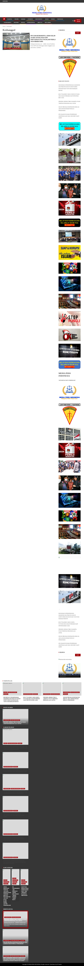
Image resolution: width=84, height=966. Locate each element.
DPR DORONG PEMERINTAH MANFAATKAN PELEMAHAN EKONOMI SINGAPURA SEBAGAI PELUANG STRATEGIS (14, 862)
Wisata (53, 19)
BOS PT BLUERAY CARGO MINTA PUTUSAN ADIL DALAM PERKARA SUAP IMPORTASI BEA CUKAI (69, 96)
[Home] (4, 19)
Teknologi (60, 19)
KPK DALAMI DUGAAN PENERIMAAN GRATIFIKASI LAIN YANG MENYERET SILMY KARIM (69, 116)
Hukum (23, 22)
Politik (17, 19)
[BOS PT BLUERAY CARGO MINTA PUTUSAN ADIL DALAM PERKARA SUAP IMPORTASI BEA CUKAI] (32, 689)
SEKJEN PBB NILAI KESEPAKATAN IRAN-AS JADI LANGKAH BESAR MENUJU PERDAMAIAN (69, 108)
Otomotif (30, 19)
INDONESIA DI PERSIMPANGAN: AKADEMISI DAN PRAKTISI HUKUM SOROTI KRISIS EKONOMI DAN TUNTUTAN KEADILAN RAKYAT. (15, 748)
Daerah (23, 19)
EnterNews (52, 964)
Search (62, 30)
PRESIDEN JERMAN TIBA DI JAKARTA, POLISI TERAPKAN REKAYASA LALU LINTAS (68, 631)
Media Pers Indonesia (16, 48)
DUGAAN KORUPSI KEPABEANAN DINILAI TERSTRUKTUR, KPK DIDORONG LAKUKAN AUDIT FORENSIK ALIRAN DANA (13, 839)
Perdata (14, 883)
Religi (46, 19)
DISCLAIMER (48, 22)
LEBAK (10, 48)
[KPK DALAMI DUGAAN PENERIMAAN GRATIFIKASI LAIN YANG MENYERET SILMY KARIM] (15, 804)
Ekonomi (16, 22)
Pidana (5, 883)
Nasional (9, 19)
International (31, 22)
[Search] (73, 20)
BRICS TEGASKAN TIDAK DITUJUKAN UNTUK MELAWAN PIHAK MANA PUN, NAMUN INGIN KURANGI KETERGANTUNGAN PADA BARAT (14, 959)
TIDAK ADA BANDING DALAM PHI (24, 888)
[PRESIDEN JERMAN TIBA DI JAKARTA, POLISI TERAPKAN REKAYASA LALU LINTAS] (51, 689)
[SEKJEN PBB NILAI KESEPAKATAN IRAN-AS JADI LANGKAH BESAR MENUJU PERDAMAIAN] (71, 689)
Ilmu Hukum (38, 19)
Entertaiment (7, 22)
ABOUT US (40, 22)
